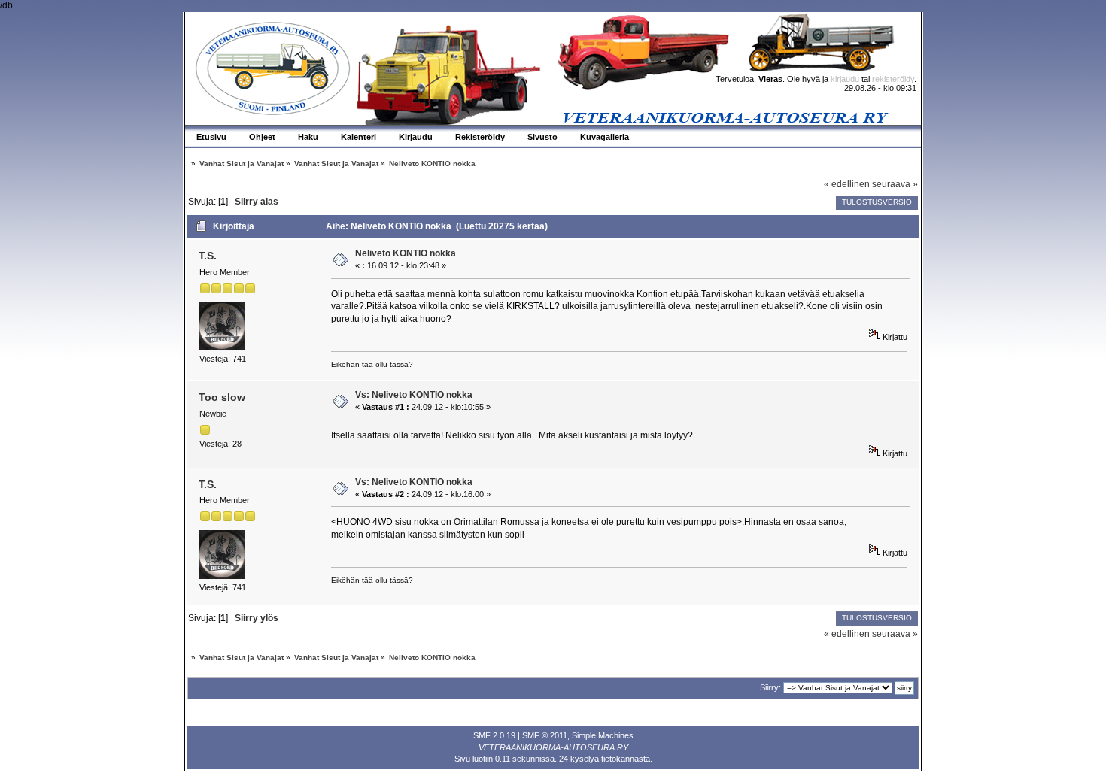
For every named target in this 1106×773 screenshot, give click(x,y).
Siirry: (770, 687)
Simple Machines (603, 735)
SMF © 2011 (544, 735)
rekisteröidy (893, 78)
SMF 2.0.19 (494, 735)
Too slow (222, 397)
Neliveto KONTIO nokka (405, 253)
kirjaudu (845, 78)
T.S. (208, 256)
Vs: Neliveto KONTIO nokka (413, 395)
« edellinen (847, 184)
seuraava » (895, 184)
